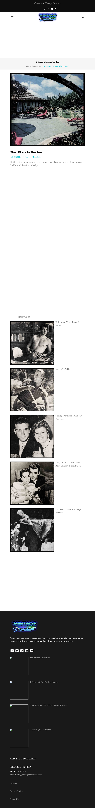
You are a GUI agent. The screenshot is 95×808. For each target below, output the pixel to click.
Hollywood (27, 157)
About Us (14, 799)
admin (38, 157)
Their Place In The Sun (26, 152)
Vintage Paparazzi (33, 66)
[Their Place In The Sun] (47, 109)
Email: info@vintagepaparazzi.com (26, 774)
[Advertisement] (47, 39)
